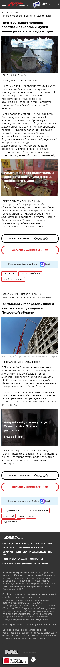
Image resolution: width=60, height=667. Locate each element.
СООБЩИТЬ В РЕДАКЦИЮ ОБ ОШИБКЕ (25, 563)
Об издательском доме (18, 543)
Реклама (8, 547)
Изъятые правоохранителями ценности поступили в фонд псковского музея (29, 177)
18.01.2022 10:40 (9, 12)
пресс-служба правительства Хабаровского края (29, 356)
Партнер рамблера (29, 652)
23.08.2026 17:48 (10, 294)
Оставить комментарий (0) (30, 250)
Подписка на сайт (14, 559)
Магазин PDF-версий (30, 547)
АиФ (23, 75)
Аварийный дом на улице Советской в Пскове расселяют (25, 426)
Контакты (36, 559)
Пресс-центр (44, 543)
